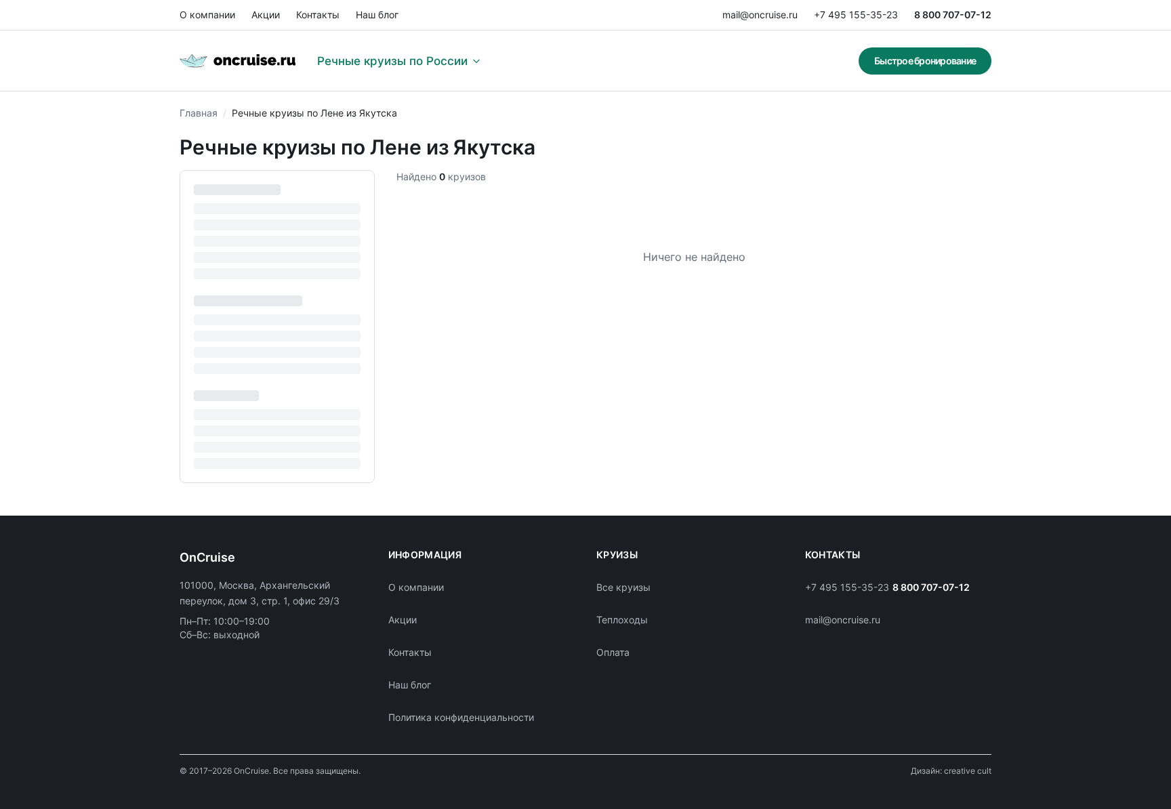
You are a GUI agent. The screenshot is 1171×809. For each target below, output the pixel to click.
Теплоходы (622, 619)
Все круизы (623, 587)
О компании (207, 14)
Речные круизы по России (392, 61)
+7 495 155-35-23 (856, 14)
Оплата (613, 652)
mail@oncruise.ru (760, 14)
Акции (265, 14)
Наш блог (377, 14)
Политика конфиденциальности (461, 717)
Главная (199, 113)
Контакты (318, 14)
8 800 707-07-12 (952, 14)
